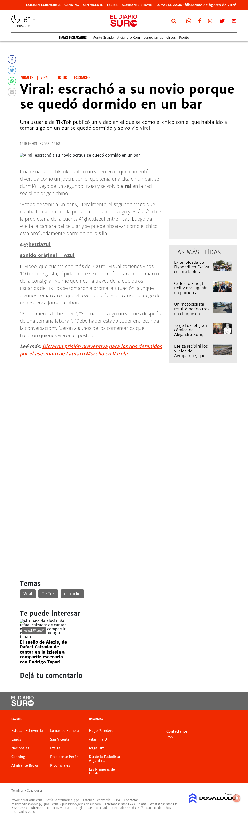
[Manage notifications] (236, 798)
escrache (72, 593)
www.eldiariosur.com (27, 800)
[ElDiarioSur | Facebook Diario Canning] (199, 21)
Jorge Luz (96, 748)
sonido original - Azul (47, 255)
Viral (27, 593)
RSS (169, 737)
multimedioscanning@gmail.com (34, 804)
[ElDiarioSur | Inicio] (231, 719)
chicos (171, 37)
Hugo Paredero (101, 730)
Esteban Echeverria (43, 4)
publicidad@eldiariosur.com (81, 804)
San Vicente (93, 4)
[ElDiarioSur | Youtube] (214, 701)
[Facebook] (12, 59)
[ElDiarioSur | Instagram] (210, 21)
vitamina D (98, 739)
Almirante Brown (137, 4)
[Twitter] (12, 70)
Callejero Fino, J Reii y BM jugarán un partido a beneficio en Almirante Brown (191, 292)
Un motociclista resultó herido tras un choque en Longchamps (191, 311)
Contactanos (176, 731)
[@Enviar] (12, 92)
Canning (71, 4)
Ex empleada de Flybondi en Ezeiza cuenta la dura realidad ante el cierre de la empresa (191, 274)
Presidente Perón (64, 757)
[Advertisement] (128, 421)
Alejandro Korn (128, 37)
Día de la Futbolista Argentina (104, 759)
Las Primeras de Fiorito (102, 771)
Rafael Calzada (33, 630)
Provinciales (60, 765)
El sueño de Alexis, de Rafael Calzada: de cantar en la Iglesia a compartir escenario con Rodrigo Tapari (43, 652)
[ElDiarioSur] (22, 704)
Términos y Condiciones (26, 790)
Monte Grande (103, 37)
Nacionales (20, 748)
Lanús (16, 739)
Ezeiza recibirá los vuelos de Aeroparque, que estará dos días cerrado (191, 355)
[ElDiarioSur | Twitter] (222, 21)
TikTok (48, 593)
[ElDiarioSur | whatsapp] (188, 21)
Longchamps (153, 37)
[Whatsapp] (12, 81)
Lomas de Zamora (171, 4)
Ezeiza (112, 4)
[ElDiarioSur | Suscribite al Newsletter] (234, 21)
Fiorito (184, 37)
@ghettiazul (35, 244)
